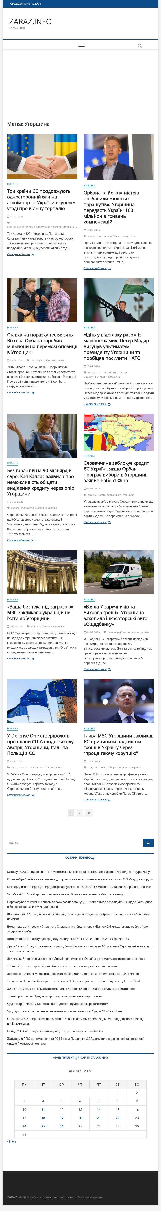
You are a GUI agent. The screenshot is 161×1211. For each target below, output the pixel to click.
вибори (92, 372)
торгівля (56, 226)
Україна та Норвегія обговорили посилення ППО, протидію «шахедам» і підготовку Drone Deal (73, 981)
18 (43, 1118)
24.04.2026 (16, 360)
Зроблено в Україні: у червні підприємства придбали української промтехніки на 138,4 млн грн (73, 973)
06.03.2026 (16, 626)
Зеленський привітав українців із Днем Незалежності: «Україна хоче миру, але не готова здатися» (76, 958)
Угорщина (69, 226)
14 (99, 1109)
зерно (21, 226)
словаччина (43, 226)
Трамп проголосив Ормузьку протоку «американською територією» (54, 996)
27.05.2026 (16, 216)
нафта (102, 494)
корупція (93, 767)
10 (24, 1109)
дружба (92, 494)
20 (80, 1118)
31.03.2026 (16, 501)
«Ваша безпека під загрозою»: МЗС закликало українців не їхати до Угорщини (41, 612)
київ (33, 626)
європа (15, 508)
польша (30, 226)
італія (28, 767)
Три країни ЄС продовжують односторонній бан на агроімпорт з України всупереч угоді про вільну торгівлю (42, 200)
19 (62, 1118)
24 (24, 1126)
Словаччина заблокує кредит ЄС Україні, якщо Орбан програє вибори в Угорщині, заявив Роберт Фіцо (116, 471)
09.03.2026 (93, 488)
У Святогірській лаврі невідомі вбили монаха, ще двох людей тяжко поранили (62, 966)
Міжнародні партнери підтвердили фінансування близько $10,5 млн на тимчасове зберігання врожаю (79, 887)
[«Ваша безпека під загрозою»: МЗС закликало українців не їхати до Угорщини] (42, 572)
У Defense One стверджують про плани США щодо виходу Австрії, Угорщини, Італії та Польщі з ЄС (40, 744)
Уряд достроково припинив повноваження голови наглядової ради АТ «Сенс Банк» (65, 1011)
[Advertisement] (81, 81)
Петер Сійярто (108, 767)
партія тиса (111, 372)
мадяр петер (95, 236)
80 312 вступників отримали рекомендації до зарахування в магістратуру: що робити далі (71, 988)
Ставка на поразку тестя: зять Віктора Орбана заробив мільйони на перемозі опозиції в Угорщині (42, 343)
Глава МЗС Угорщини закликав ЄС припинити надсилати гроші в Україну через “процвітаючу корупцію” (119, 744)
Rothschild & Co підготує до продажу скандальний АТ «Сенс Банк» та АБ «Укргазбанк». (68, 939)
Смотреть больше (28, 254)
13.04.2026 (93, 366)
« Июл (11, 1141)
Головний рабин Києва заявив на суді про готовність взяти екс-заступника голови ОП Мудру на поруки (80, 879)
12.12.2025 (16, 761)
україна (130, 236)
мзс (39, 626)
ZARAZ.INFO (30, 21)
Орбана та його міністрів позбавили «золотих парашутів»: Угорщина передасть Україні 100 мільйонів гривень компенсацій (111, 207)
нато (101, 372)
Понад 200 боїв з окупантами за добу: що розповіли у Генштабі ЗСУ (55, 1031)
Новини (12, 183)
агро (10, 226)
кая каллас (27, 508)
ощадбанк (120, 632)
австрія (15, 767)
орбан (108, 236)
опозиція (36, 360)
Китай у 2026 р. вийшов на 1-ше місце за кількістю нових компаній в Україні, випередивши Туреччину (78, 872)
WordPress (67, 1197)
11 (43, 1109)
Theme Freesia (51, 1197)
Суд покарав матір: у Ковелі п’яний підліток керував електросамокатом (57, 1004)
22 (117, 1118)
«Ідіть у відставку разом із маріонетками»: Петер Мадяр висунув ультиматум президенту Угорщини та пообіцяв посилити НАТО (116, 346)
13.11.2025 (93, 761)
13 (80, 1109)
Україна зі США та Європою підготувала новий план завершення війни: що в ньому (65, 894)
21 (99, 1118)
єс (15, 226)
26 (62, 1126)
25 (43, 1126)
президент (100, 376)
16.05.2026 (93, 229)
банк (110, 632)
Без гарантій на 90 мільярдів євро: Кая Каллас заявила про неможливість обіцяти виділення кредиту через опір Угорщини (40, 482)
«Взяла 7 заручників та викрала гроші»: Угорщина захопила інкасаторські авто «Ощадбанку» (115, 615)
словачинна (114, 494)
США (47, 767)
